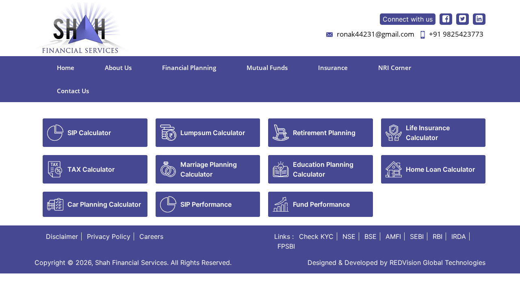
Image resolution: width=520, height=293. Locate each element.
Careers (151, 236)
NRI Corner (394, 67)
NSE (348, 236)
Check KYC (316, 236)
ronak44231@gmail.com (375, 34)
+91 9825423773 (456, 34)
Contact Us (73, 91)
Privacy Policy (108, 236)
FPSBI (286, 246)
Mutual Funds (267, 67)
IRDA (458, 236)
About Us (118, 67)
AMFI (393, 236)
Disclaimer (62, 236)
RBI (437, 236)
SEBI (417, 236)
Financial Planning (189, 67)
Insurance (333, 67)
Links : (284, 236)
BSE (370, 236)
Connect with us (408, 19)
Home (65, 67)
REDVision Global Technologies (437, 262)
